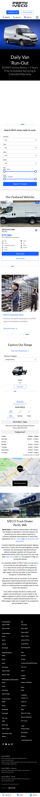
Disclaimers (24, 732)
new (28, 565)
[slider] (4, 171)
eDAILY (4, 644)
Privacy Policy (25, 729)
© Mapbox (36, 486)
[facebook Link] (3, 744)
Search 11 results (20, 184)
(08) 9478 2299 (22, 428)
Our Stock (24, 625)
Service (23, 655)
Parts (22, 671)
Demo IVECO (24, 632)
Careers (23, 705)
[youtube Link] (6, 744)
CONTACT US (12, 12)
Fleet (22, 690)
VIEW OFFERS (27, 12)
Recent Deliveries (26, 717)
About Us (24, 702)
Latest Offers (25, 640)
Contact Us (24, 698)
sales (7, 557)
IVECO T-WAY (6, 729)
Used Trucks (25, 636)
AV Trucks (24, 721)
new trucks (17, 539)
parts (20, 557)
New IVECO (24, 628)
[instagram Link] (12, 744)
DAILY (3, 636)
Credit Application (26, 740)
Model (5, 160)
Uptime (23, 659)
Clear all (20, 133)
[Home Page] (20, 4)
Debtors (23, 736)
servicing (28, 539)
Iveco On (23, 667)
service (12, 557)
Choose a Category (10, 356)
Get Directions (20, 483)
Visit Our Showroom (19, 351)
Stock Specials (25, 647)
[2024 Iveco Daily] (20, 213)
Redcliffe (20, 402)
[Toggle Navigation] (37, 17)
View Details (20, 258)
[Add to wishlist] (36, 230)
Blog (22, 709)
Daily (3, 721)
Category (5, 136)
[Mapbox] (5, 485)
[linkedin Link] (9, 744)
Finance (23, 678)
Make (4, 152)
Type (4, 144)
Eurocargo (5, 648)
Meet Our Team (25, 713)
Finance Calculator (26, 682)
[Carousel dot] (8, 124)
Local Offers (25, 644)
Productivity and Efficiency (29, 663)
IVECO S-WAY (6, 625)
